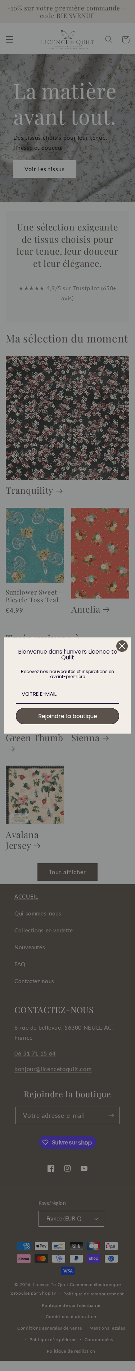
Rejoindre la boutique (67, 716)
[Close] (122, 646)
